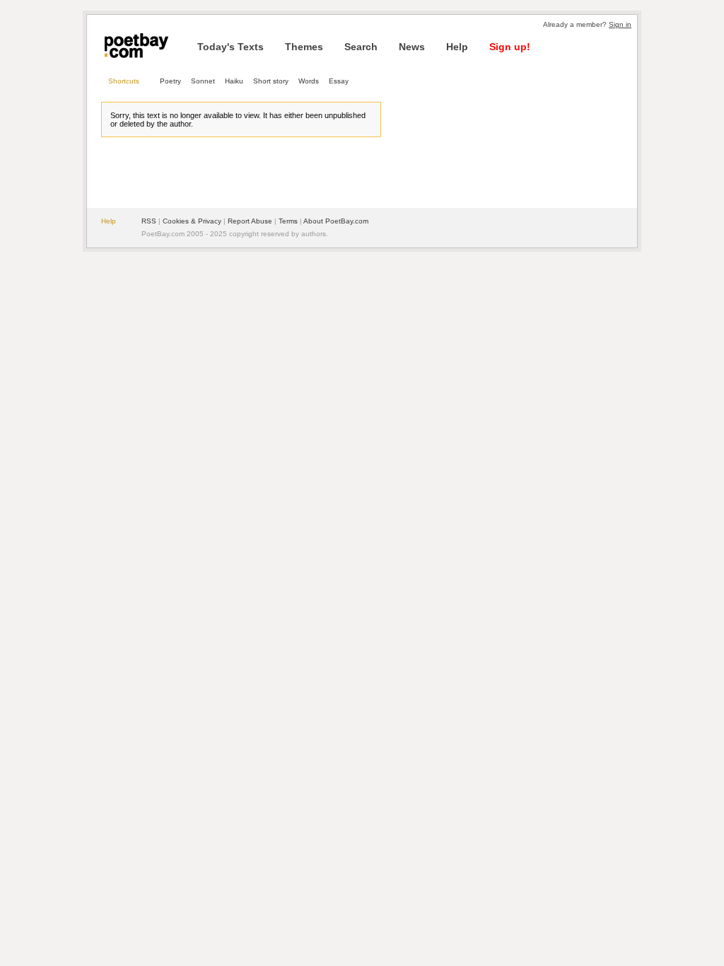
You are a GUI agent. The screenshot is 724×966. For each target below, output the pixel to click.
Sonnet (203, 81)
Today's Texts (230, 46)
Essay (339, 81)
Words (308, 81)
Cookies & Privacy (192, 221)
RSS (148, 221)
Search (361, 46)
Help (457, 46)
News (412, 46)
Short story (270, 81)
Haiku (234, 81)
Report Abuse (250, 221)
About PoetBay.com (335, 221)
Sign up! (509, 46)
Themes (304, 46)
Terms (288, 221)
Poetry (170, 81)
